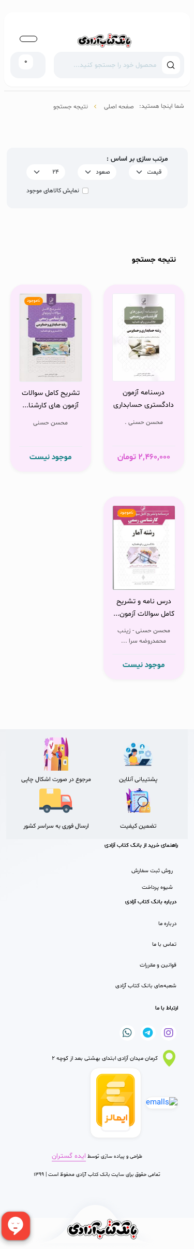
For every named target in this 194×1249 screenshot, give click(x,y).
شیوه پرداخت (157, 887)
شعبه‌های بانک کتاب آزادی (145, 986)
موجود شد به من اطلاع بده (50, 358)
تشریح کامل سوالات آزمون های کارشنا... (51, 399)
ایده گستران (69, 1156)
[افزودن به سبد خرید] (146, 357)
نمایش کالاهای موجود (52, 191)
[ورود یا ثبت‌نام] (28, 39)
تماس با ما (164, 944)
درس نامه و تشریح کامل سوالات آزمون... (143, 608)
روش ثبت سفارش (152, 871)
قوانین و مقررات (158, 965)
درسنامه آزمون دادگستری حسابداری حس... (143, 400)
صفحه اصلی (119, 107)
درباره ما (167, 924)
